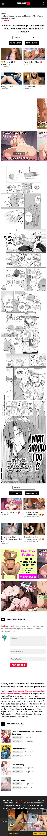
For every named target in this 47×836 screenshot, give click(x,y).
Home (3, 14)
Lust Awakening (18, 764)
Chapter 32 (17, 741)
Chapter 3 (6, 21)
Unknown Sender (18, 780)
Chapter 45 (17, 752)
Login (13, 626)
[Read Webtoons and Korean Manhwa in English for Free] (23, 4)
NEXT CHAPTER (31, 43)
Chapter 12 (17, 784)
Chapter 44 (17, 756)
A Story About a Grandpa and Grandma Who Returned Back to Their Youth (22, 692)
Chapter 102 (17, 772)
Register (4, 626)
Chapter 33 (17, 737)
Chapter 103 (17, 768)
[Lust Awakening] (6, 774)
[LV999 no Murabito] (6, 758)
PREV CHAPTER (15, 43)
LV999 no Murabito (19, 749)
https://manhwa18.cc (25, 800)
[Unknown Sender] (6, 790)
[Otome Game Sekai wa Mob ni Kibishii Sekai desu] (6, 742)
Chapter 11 (17, 788)
